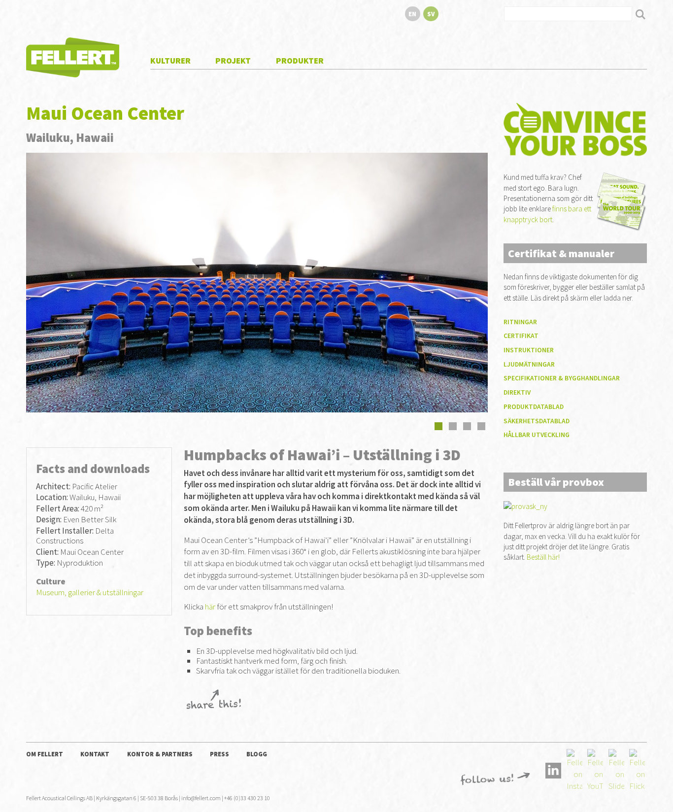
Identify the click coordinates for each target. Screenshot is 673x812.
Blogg (256, 754)
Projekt (233, 60)
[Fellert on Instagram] (574, 769)
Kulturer (170, 60)
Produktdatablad (534, 407)
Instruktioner (529, 350)
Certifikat (521, 336)
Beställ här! (543, 557)
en (412, 14)
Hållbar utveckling (537, 435)
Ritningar (520, 322)
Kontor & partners (160, 754)
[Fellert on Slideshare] (616, 769)
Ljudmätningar (529, 364)
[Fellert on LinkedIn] (553, 769)
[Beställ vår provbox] (525, 505)
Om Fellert (44, 754)
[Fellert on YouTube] (595, 769)
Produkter (300, 60)
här (210, 606)
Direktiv (517, 392)
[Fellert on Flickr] (637, 769)
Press (219, 754)
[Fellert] (72, 56)
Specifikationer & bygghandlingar (562, 378)
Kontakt (94, 754)
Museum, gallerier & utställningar (89, 592)
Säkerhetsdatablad (537, 421)
